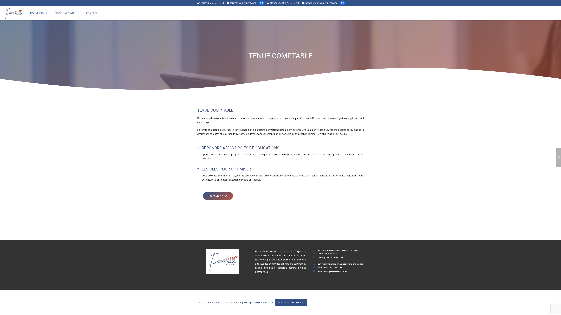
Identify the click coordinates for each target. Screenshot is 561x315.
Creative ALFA (212, 302)
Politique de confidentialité (258, 302)
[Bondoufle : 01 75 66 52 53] (315, 267)
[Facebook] (261, 3)
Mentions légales (232, 302)
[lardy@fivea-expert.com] (315, 258)
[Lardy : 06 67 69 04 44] (315, 254)
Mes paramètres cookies (291, 302)
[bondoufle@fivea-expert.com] (315, 272)
